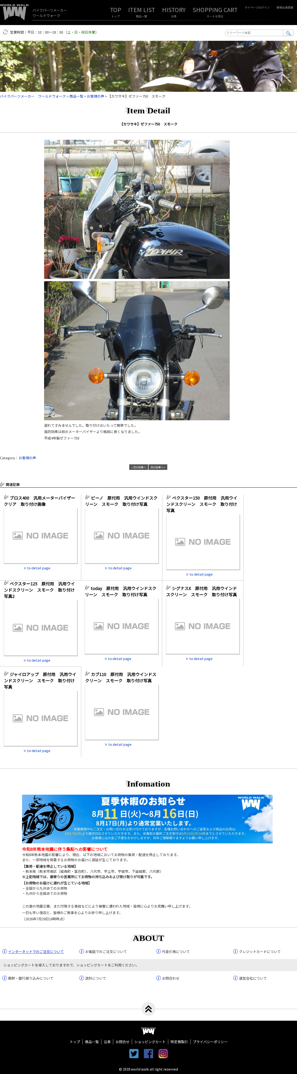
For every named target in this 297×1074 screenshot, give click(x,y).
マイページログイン (257, 7)
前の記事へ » (158, 467)
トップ (115, 16)
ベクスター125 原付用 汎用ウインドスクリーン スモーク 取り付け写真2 (39, 589)
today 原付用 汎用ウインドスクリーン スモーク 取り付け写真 (120, 591)
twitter (134, 1053)
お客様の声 (27, 457)
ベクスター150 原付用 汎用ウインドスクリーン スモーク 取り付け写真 (201, 504)
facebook (148, 1053)
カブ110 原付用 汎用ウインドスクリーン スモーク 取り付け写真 (120, 677)
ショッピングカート (150, 1041)
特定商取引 (179, 1041)
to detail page (38, 567)
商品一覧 (141, 16)
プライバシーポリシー (210, 1041)
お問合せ (122, 1041)
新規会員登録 (285, 7)
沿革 (174, 16)
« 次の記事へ (138, 467)
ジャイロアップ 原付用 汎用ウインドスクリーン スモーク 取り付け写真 (40, 680)
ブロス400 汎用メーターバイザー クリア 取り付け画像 (40, 501)
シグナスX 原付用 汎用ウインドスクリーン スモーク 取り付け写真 (201, 591)
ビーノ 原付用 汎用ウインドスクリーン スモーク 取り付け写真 (121, 501)
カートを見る (215, 16)
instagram (163, 1053)
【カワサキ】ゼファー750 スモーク (149, 123)
